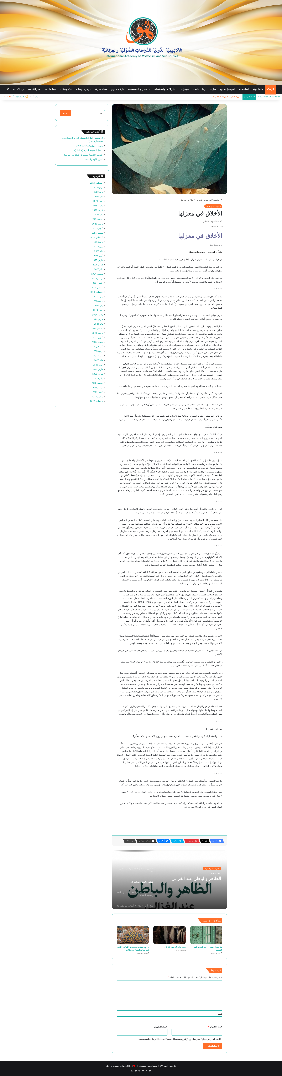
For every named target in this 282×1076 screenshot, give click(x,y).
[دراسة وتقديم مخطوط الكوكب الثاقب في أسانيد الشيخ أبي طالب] (133, 935)
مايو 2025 (98, 251)
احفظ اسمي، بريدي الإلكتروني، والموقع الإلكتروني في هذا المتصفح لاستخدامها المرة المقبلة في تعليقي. (179, 1039)
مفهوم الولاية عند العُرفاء (175, 947)
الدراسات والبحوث (204, 200)
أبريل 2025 (98, 255)
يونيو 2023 (98, 356)
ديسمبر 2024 (97, 274)
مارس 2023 (97, 369)
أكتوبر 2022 (98, 392)
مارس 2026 (97, 205)
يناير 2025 (98, 269)
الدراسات (245, 89)
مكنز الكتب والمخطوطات (165, 89)
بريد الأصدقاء (18, 89)
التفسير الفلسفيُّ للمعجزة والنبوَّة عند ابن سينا (222, 97)
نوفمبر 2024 (97, 278)
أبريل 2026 (98, 201)
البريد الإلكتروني (215, 1027)
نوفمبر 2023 (97, 333)
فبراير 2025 (98, 265)
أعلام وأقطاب (66, 89)
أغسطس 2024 (96, 292)
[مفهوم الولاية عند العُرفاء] (169, 935)
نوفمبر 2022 (97, 387)
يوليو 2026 (98, 187)
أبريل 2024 (98, 310)
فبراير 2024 (97, 319)
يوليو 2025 (98, 242)
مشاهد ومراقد (101, 89)
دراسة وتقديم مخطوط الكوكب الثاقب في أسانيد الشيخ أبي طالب (133, 948)
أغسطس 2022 (96, 401)
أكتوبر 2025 (98, 228)
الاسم (219, 1014)
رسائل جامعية (199, 89)
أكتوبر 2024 (98, 283)
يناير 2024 (98, 324)
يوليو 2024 (98, 296)
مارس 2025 (97, 260)
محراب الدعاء (50, 89)
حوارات (213, 89)
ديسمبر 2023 (97, 328)
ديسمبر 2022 (97, 383)
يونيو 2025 (98, 246)
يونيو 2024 (98, 301)
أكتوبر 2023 (98, 337)
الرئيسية (217, 200)
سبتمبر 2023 (97, 342)
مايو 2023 (98, 360)
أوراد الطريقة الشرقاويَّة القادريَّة (88, 150)
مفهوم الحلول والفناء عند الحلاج (89, 146)
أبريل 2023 (98, 365)
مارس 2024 (97, 315)
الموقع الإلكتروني (160, 1027)
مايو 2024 (98, 305)
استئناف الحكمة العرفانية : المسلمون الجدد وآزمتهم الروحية (191, 881)
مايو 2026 (98, 196)
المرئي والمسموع (227, 89)
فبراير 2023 (97, 374)
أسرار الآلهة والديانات (94, 159)
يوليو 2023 (98, 351)
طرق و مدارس (117, 89)
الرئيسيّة (270, 89)
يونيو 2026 (98, 192)
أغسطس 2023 (96, 346)
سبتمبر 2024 (97, 287)
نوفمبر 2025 (97, 224)
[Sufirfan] (141, 42)
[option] (169, 879)
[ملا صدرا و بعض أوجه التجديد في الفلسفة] (206, 935)
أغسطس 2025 (96, 237)
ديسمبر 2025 (97, 219)
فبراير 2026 (97, 210)
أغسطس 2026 (96, 183)
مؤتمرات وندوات (83, 89)
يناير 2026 (98, 214)
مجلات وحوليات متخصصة (139, 89)
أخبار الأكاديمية (34, 89)
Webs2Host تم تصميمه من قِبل (119, 1066)
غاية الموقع (258, 89)
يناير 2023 (98, 378)
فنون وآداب (184, 89)
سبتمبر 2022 (97, 396)
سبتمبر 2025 (97, 233)
